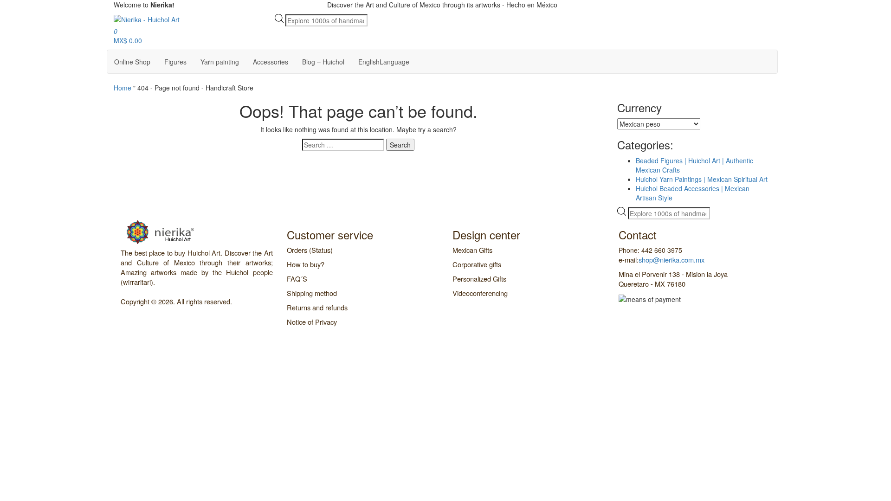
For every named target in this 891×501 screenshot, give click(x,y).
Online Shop (132, 61)
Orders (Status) (310, 250)
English (383, 61)
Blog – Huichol (323, 61)
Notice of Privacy (312, 322)
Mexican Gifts (472, 250)
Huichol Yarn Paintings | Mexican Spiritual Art (702, 179)
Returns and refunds (317, 307)
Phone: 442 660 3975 (650, 250)
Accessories (270, 61)
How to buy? (305, 264)
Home (122, 87)
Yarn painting (219, 61)
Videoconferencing (480, 293)
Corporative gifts (476, 264)
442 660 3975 (581, 4)
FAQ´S (297, 278)
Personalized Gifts (479, 278)
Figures (175, 61)
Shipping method (312, 293)
